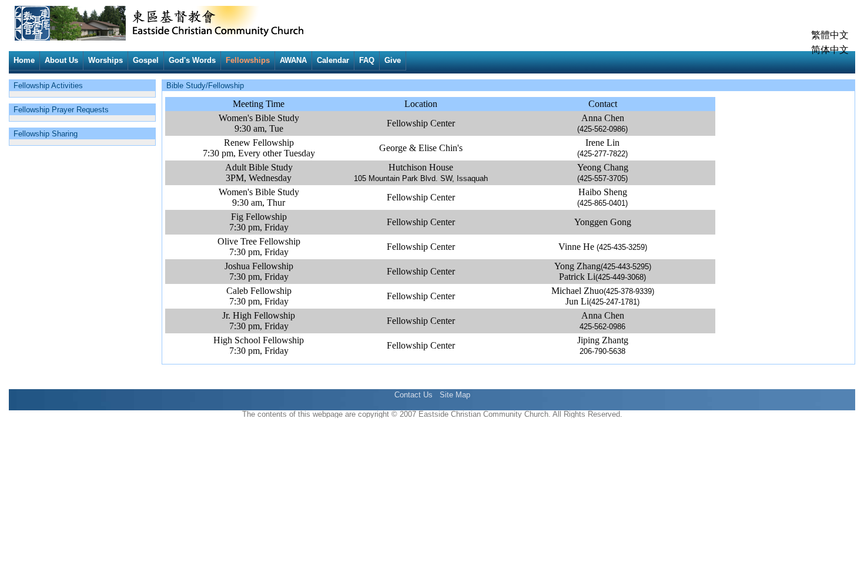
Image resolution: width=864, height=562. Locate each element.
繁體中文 (830, 35)
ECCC (36, 14)
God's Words (192, 60)
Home (24, 60)
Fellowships (248, 60)
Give (392, 60)
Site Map (455, 394)
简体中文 (830, 50)
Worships (105, 60)
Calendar (333, 60)
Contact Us (413, 394)
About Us (61, 60)
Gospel (146, 60)
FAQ (366, 60)
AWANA (293, 60)
